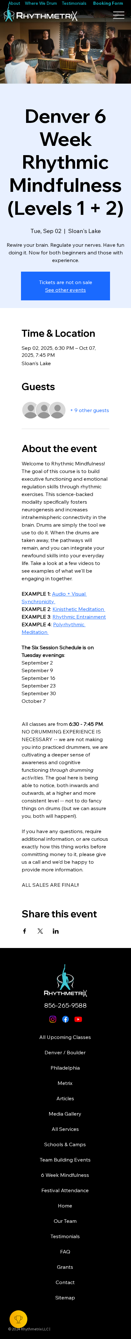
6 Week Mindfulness (65, 1175)
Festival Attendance (65, 1190)
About (14, 3)
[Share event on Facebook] (25, 931)
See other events (65, 290)
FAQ (65, 1251)
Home (65, 1205)
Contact (65, 1282)
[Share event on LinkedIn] (56, 931)
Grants (65, 1267)
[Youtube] (78, 1019)
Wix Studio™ (70, 1332)
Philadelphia (65, 1067)
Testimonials (74, 3)
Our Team (65, 1221)
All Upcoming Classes (65, 1037)
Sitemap (65, 1297)
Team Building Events (65, 1159)
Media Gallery (65, 1113)
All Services (65, 1129)
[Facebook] (65, 1019)
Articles (65, 1098)
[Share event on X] (40, 931)
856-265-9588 (65, 1005)
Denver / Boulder (65, 1052)
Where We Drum (41, 3)
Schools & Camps (65, 1144)
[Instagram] (52, 1019)
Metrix (65, 1083)
